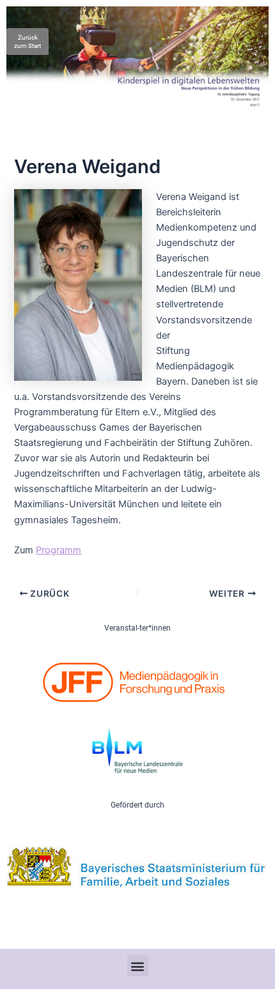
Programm (58, 550)
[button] (137, 965)
